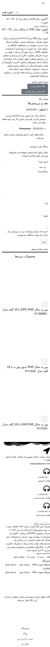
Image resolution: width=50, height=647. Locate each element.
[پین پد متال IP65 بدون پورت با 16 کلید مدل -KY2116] (28, 338)
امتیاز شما (43, 162)
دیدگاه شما (42, 171)
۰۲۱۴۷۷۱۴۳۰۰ (43, 494)
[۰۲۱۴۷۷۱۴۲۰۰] (46, 471)
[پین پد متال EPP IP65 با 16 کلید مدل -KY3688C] (28, 281)
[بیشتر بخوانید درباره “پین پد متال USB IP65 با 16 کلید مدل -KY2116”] (44, 419)
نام (46, 203)
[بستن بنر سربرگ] (46, 608)
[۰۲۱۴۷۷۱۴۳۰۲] (46, 505)
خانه (17, 12)
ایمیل (45, 216)
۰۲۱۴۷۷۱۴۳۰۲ (43, 511)
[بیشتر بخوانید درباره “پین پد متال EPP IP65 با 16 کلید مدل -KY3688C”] (44, 304)
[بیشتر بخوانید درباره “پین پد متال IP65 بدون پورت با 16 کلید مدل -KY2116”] (44, 361)
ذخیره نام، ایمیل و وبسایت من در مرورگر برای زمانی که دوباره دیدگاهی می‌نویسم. (27, 233)
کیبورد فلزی (7, 12)
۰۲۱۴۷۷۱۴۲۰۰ (43, 477)
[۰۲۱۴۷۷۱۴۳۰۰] (46, 488)
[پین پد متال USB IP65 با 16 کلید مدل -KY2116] (28, 395)
